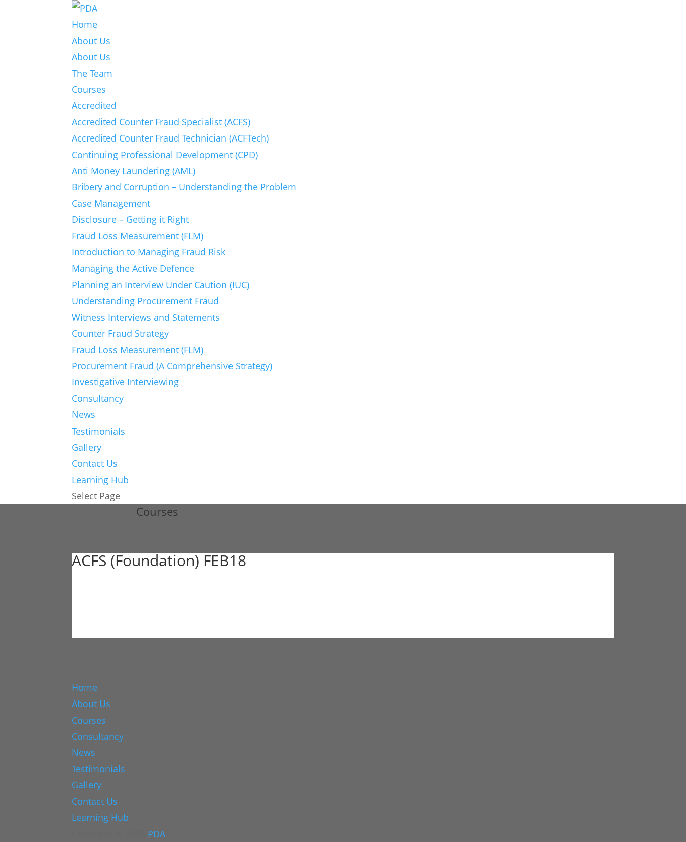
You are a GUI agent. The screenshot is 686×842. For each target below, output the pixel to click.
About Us (91, 41)
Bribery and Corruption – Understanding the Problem (184, 187)
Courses (89, 89)
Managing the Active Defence (133, 268)
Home (84, 24)
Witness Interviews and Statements (146, 317)
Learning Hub (100, 480)
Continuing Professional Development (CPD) (165, 155)
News (83, 414)
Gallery (86, 447)
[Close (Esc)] (675, 11)
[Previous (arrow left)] (17, 421)
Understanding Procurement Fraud (145, 301)
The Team (92, 73)
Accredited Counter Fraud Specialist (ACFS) (161, 122)
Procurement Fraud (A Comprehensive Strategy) (172, 366)
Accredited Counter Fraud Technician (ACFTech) (170, 138)
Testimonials (98, 431)
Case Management (111, 203)
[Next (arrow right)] (668, 421)
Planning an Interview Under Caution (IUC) (160, 284)
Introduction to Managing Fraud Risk (148, 252)
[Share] (653, 11)
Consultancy (98, 398)
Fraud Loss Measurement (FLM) (137, 236)
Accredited (94, 105)
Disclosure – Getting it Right (130, 219)
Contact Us (95, 463)
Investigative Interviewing (125, 382)
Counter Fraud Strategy (120, 333)
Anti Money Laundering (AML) (133, 171)
